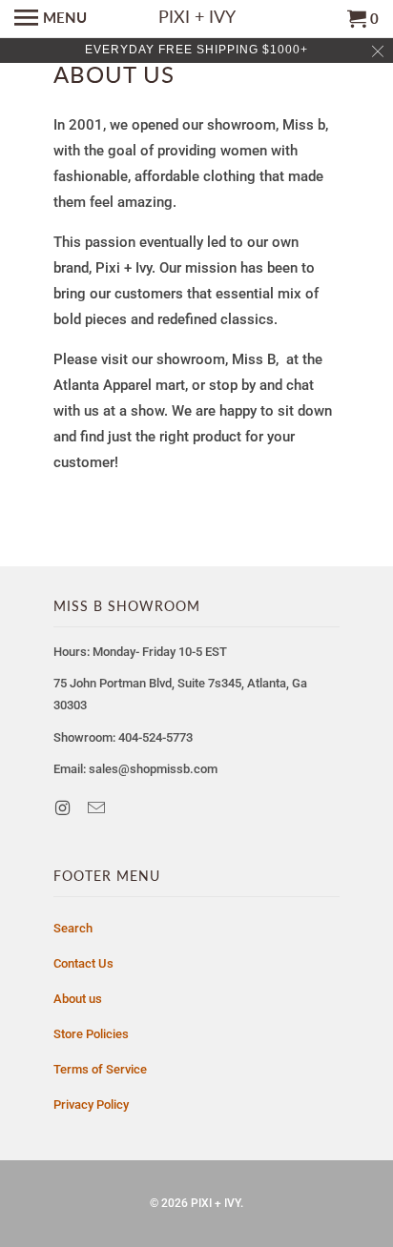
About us (77, 998)
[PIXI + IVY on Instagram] (63, 808)
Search (73, 928)
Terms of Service (100, 1069)
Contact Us (83, 963)
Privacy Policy (91, 1104)
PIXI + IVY (215, 1203)
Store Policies (91, 1034)
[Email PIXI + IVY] (98, 808)
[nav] (50, 19)
